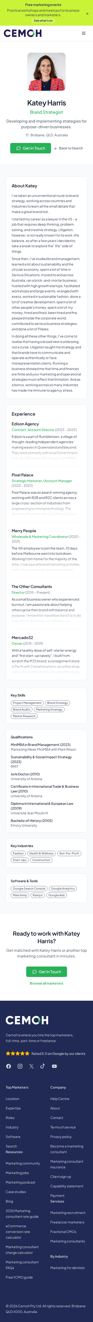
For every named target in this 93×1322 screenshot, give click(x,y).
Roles (10, 1117)
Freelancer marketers (67, 1222)
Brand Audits (21, 709)
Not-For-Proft (69, 853)
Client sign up (60, 1176)
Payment (57, 1195)
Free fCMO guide (19, 1277)
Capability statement (66, 1186)
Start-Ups (19, 860)
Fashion (18, 853)
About (55, 1108)
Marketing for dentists (67, 1267)
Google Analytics (63, 888)
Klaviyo (38, 895)
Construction (41, 860)
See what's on (43, 20)
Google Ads (56, 895)
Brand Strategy (57, 703)
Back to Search (71, 148)
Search (11, 1146)
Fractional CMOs (63, 1231)
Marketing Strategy (49, 709)
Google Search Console (29, 888)
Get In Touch (34, 148)
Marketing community (23, 1163)
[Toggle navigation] (83, 33)
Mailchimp (20, 895)
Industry (12, 1127)
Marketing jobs (17, 1172)
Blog (9, 1201)
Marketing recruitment (67, 1212)
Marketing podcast (20, 1182)
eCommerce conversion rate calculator (18, 1231)
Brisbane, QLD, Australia (49, 135)
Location (12, 1098)
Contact (56, 1117)
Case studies (16, 1191)
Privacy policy (61, 1136)
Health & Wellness (41, 853)
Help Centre (59, 1098)
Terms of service (63, 1127)
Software (13, 1136)
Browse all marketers (46, 983)
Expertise (13, 1108)
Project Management (27, 703)
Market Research (24, 716)
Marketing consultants (67, 1241)
